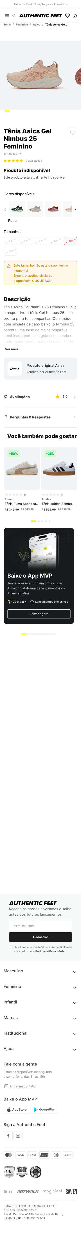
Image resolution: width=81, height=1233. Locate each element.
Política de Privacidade (49, 951)
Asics (36, 24)
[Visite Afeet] (8, 1191)
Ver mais (11, 349)
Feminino (22, 24)
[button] (14, 15)
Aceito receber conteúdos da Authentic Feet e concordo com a (43, 949)
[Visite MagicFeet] (52, 1191)
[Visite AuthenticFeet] (27, 1191)
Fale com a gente (20, 1064)
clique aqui (42, 281)
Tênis (7, 24)
